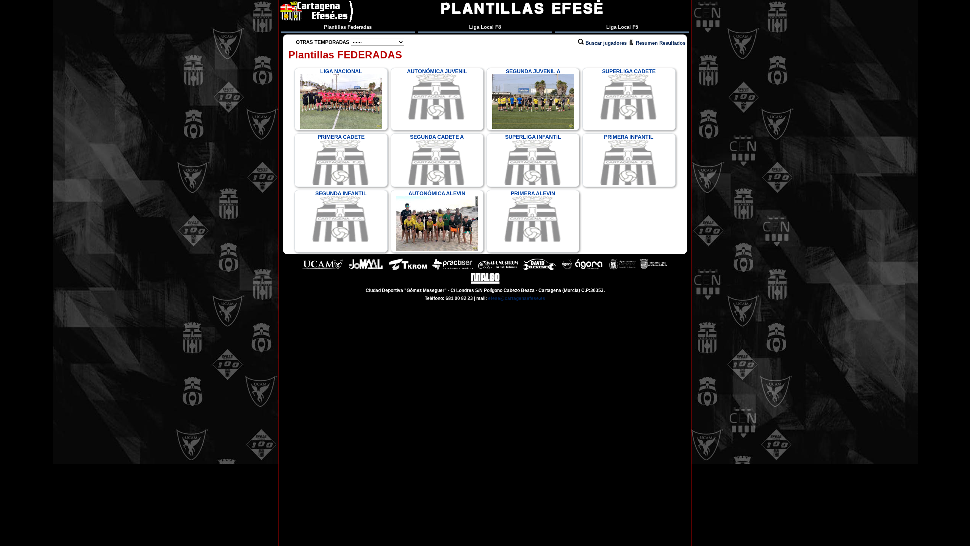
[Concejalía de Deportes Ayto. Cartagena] (622, 269)
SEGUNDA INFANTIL (341, 193)
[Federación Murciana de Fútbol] (653, 269)
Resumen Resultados (659, 43)
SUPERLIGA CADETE (629, 71)
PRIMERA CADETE (341, 137)
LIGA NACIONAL (341, 71)
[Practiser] (452, 269)
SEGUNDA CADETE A (437, 137)
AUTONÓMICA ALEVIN (436, 193)
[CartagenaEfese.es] (317, 11)
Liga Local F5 (622, 27)
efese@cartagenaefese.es (516, 298)
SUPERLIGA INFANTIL (533, 137)
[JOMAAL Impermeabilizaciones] (366, 269)
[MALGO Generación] (485, 283)
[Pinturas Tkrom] (408, 269)
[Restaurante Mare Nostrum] (498, 269)
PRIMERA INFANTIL (629, 137)
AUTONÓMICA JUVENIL (437, 71)
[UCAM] (323, 269)
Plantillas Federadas (348, 27)
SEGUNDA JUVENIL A (533, 71)
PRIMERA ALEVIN (533, 193)
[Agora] (582, 269)
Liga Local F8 (485, 27)
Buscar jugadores (606, 43)
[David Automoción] (540, 269)
